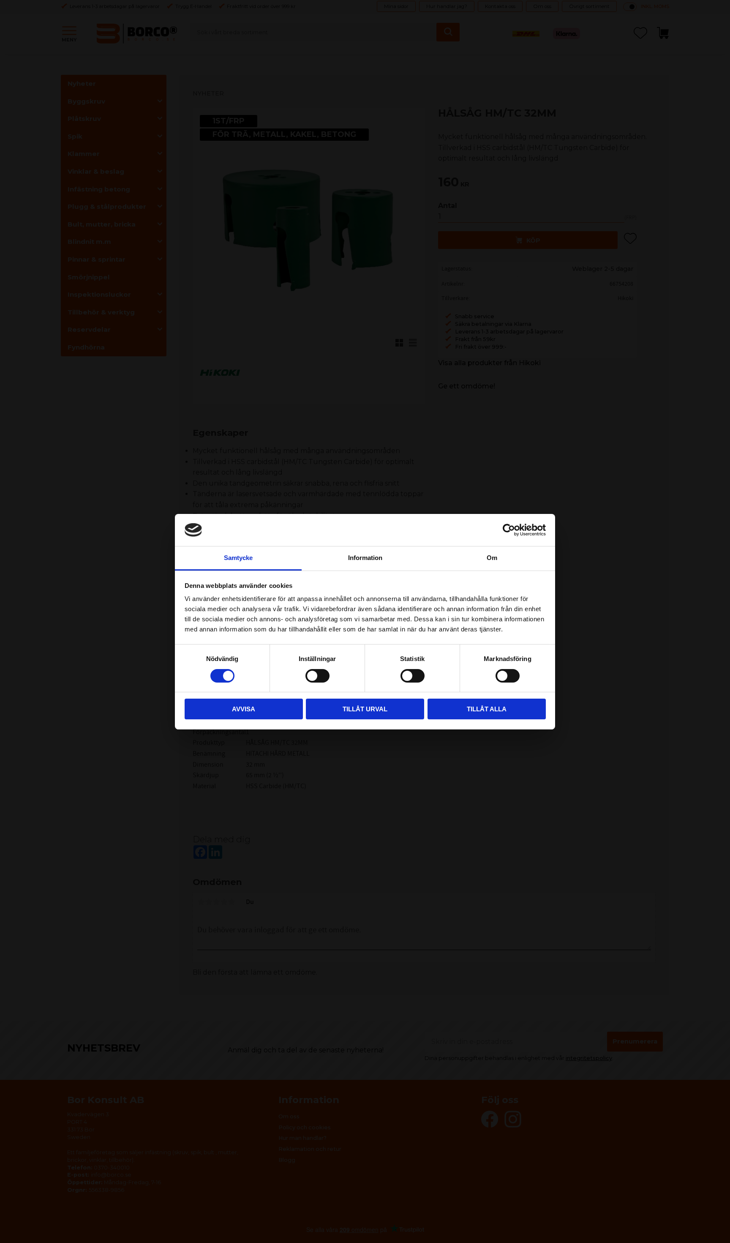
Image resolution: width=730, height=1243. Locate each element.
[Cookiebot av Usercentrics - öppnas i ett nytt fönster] (509, 530)
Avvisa (243, 709)
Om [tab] (492, 557)
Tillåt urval (365, 709)
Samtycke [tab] (238, 557)
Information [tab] (365, 557)
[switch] (317, 676)
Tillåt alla (487, 709)
